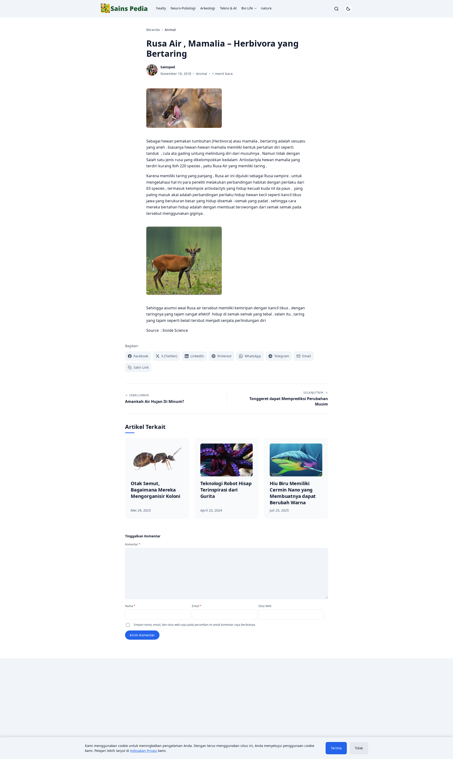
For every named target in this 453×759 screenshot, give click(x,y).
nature (266, 8)
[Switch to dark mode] (348, 8)
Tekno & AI (228, 8)
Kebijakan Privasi (143, 750)
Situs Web (264, 606)
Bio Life (247, 8)
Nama (130, 606)
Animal (201, 73)
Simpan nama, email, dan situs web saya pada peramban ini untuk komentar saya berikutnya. (195, 625)
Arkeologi (207, 8)
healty (161, 8)
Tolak (359, 748)
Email (196, 606)
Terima (336, 748)
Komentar (132, 544)
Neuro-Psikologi (183, 8)
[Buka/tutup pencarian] (336, 8)
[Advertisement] (139, 701)
